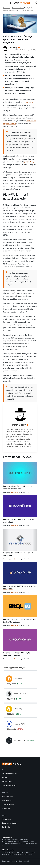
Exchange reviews (8, 804)
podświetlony (29, 162)
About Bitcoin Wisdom (9, 774)
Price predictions (7, 796)
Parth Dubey (19, 424)
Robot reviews (6, 800)
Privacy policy (6, 819)
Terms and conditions (9, 823)
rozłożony (29, 102)
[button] (36, 3)
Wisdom (12, 764)
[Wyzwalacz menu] (4, 3)
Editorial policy (6, 781)
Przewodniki (6, 808)
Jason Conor (14, 492)
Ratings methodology (9, 785)
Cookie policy (6, 827)
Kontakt (4, 778)
